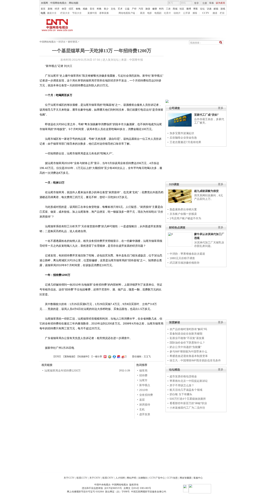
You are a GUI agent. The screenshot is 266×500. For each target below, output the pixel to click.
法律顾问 (142, 477)
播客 (195, 13)
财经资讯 (72, 41)
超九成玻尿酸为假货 (206, 190)
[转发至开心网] (105, 356)
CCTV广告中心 (157, 477)
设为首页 (220, 3)
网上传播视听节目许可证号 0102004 (85, 491)
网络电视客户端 (127, 13)
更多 (220, 108)
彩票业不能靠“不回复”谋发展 (187, 338)
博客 (195, 8)
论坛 (202, 8)
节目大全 (77, 13)
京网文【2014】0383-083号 (137, 488)
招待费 (143, 375)
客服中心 (198, 477)
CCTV (205, 13)
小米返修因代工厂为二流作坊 (187, 407)
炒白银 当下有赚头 (181, 394)
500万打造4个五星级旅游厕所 (188, 398)
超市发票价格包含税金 (183, 376)
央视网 (44, 3)
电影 (149, 13)
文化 (113, 8)
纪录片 (167, 13)
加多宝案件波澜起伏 (182, 133)
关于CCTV (69, 477)
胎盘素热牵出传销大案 (183, 209)
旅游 (147, 8)
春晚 (78, 8)
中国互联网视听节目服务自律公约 (148, 491)
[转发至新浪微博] (123, 356)
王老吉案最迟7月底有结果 (185, 142)
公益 (127, 8)
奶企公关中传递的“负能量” (186, 347)
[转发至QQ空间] (109, 356)
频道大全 (51, 13)
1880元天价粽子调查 (182, 258)
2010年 (143, 390)
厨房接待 (144, 404)
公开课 (186, 13)
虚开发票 (144, 414)
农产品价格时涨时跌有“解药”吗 (188, 329)
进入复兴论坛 (110, 59)
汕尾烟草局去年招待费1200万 (62, 370)
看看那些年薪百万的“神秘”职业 (188, 403)
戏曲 (85, 8)
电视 (43, 13)
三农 (168, 8)
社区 (182, 8)
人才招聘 (120, 477)
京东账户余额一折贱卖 (183, 213)
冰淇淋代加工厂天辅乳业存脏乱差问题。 (209, 244)
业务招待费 (146, 394)
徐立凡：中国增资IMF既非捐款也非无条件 (195, 360)
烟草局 (143, 370)
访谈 (209, 8)
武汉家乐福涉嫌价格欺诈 (185, 262)
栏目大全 (65, 13)
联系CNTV (108, 477)
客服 (211, 3)
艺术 (120, 8)
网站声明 (131, 477)
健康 (154, 8)
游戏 (222, 8)
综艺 (71, 8)
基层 (142, 399)
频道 (215, 13)
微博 (188, 8)
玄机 (142, 409)
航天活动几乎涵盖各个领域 (186, 389)
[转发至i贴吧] (118, 356)
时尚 (161, 8)
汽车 (141, 8)
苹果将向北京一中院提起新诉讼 (189, 380)
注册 (204, 3)
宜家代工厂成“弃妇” (206, 114)
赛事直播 (104, 13)
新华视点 (144, 385)
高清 (142, 13)
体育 (64, 8)
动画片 (177, 13)
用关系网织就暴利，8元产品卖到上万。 (208, 197)
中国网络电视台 (58, 3)
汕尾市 (143, 380)
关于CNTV (94, 477)
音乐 (92, 8)
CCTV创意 (172, 477)
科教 (99, 8)
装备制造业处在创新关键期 (186, 333)
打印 (57, 356)
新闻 (50, 8)
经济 (57, 8)
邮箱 (216, 8)
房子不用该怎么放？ (182, 385)
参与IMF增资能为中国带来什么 (188, 351)
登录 (196, 3)
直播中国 (92, 13)
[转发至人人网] (114, 356)
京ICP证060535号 (113, 488)
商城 (175, 8)
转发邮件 (83, 356)
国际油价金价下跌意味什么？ (187, 342)
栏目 (222, 13)
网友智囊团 (185, 477)
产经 (134, 8)
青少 (106, 8)
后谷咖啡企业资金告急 (183, 137)
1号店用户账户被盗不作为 (185, 218)
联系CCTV (82, 477)
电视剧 (157, 13)
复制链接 (69, 356)
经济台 (61, 41)
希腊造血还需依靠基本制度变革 (189, 356)
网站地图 (73, 3)
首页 (43, 8)
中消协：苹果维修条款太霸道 (187, 253)
